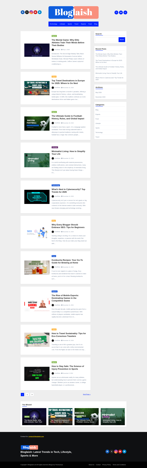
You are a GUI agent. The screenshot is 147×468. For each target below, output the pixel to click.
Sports (70, 24)
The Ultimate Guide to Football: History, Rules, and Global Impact (85, 422)
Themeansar (59, 464)
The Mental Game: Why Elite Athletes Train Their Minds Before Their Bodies (68, 42)
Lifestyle (62, 24)
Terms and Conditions (119, 464)
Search (99, 34)
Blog (95, 24)
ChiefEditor (57, 49)
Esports (83, 24)
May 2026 (99, 92)
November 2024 (100, 97)
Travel (76, 24)
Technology (53, 24)
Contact (98, 464)
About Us (91, 464)
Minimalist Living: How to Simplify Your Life (109, 73)
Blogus (51, 464)
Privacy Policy (106, 464)
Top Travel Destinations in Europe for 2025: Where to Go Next (60, 422)
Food (90, 24)
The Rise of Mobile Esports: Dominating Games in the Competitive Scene (65, 298)
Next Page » (87, 394)
